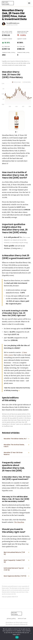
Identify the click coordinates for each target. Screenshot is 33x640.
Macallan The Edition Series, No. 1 (16, 439)
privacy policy (11, 618)
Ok (17, 637)
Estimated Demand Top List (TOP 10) (16, 569)
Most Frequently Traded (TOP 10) (16, 561)
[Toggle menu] (29, 3)
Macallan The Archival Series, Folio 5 (16, 446)
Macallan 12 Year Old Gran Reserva (16, 453)
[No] (31, 633)
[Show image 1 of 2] (15, 131)
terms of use (22, 618)
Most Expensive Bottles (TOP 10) (16, 576)
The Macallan (19, 522)
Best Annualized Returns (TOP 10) (16, 553)
